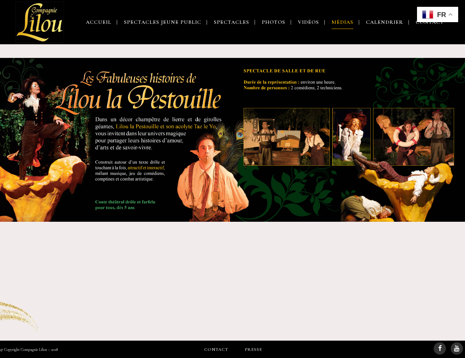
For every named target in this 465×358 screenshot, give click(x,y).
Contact (216, 349)
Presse (253, 349)
